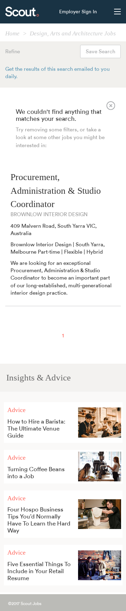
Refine (12, 51)
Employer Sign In (78, 11)
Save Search (100, 51)
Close (110, 105)
